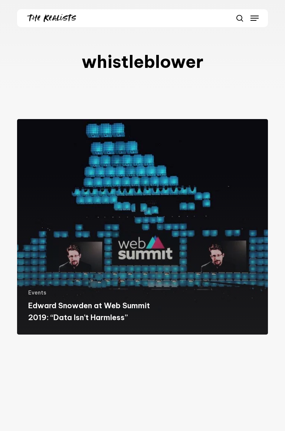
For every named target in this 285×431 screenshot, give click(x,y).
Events (37, 292)
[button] (254, 18)
